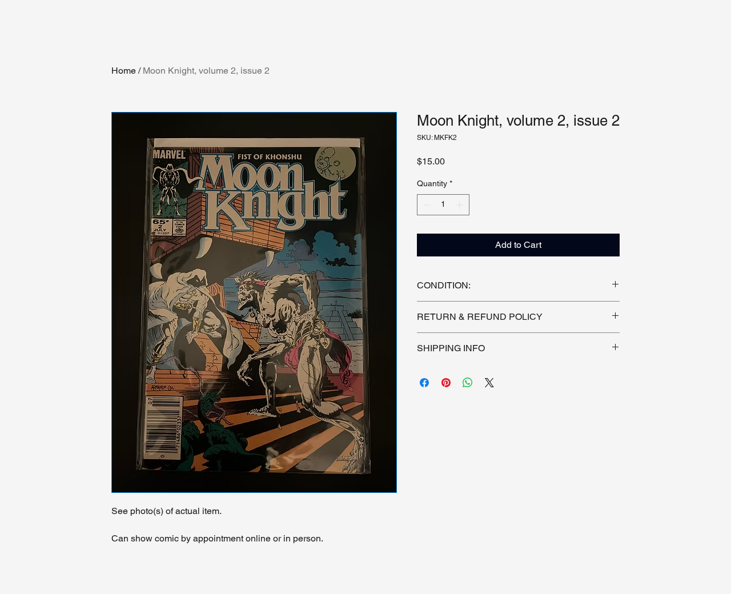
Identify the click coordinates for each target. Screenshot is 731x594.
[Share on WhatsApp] (468, 383)
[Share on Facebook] (424, 383)
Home (123, 70)
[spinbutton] (443, 205)
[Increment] (460, 205)
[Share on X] (489, 383)
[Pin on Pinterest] (446, 383)
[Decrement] (426, 205)
